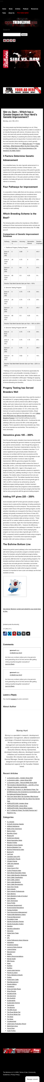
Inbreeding (10, 942)
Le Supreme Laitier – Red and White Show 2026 (22, 782)
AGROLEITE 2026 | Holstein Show (17, 803)
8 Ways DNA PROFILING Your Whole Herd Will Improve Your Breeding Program (21, 415)
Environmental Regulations (15, 907)
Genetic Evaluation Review (15, 921)
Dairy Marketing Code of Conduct (17, 896)
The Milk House (12, 1010)
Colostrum (10, 866)
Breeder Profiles (12, 842)
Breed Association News (14, 840)
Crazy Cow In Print (13, 868)
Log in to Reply (9, 664)
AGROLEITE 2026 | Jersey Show (17, 806)
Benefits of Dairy (12, 833)
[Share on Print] (24, 634)
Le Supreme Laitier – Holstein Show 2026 (20, 778)
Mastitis (9, 954)
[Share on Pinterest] (14, 634)
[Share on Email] (28, 634)
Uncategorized (11, 1021)
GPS (8, 935)
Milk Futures (11, 961)
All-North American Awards (15, 824)
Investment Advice (12, 945)
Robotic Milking (12, 984)
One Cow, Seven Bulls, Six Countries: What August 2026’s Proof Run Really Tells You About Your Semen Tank (23, 798)
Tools (4, 13)
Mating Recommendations (15, 956)
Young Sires (11, 1028)
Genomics (10, 931)
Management (11, 952)
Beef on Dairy (11, 831)
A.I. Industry (10, 822)
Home (4, 9)
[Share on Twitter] (10, 634)
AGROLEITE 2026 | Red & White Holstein (20, 808)
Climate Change (12, 861)
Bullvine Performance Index (15, 849)
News (11, 9)
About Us (11, 13)
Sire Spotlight (11, 998)
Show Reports (11, 991)
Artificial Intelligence (13, 826)
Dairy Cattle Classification (15, 877)
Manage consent (32, 1079)
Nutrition (9, 966)
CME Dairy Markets (13, 863)
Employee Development (14, 905)
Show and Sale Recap (14, 989)
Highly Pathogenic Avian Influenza (17, 940)
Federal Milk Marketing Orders (16, 914)
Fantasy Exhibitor (12, 910)
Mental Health (11, 959)
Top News (10, 1017)
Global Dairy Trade (13, 933)
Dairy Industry (11, 889)
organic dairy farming (13, 970)
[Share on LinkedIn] (19, 634)
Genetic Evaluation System (15, 924)
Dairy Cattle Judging (13, 880)
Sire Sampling (11, 996)
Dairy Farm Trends (12, 887)
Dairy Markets (11, 898)
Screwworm (10, 986)
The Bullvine (11, 1007)
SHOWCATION (11, 993)
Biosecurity (10, 835)
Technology (10, 1005)
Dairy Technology (12, 901)
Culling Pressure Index (14, 870)
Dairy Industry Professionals (15, 891)
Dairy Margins (11, 894)
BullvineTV (10, 852)
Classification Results (13, 859)
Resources (34, 9)
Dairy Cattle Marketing (14, 882)
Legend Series (11, 949)
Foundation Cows (12, 919)
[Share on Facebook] (5, 634)
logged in (14, 699)
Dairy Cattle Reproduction (15, 884)
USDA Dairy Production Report (16, 1024)
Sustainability (11, 1000)
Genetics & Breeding (13, 928)
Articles (17, 9)
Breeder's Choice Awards (15, 845)
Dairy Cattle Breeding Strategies (17, 875)
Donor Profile (11, 903)
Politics (9, 977)
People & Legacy (12, 972)
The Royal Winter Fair (13, 1012)
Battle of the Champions (14, 829)
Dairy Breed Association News (16, 873)
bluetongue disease (13, 838)
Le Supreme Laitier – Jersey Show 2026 (19, 780)
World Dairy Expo (12, 1026)
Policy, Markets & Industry (15, 975)
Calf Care (10, 854)
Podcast (25, 9)
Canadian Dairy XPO (13, 856)
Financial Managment (13, 917)
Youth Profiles (11, 1031)
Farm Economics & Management (17, 912)
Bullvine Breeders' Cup (14, 847)
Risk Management (12, 982)
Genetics (10, 926)
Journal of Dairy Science (14, 947)
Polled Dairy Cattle (13, 979)
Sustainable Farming (13, 1003)
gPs (8, 938)
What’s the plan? (27, 144)
